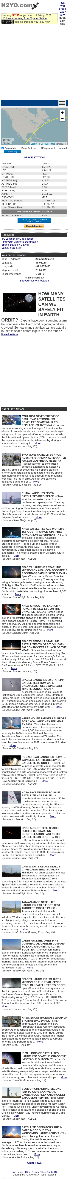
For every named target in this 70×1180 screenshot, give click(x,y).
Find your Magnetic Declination (19, 241)
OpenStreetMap (48, 143)
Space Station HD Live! (15, 244)
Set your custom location (34, 280)
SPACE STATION (34, 157)
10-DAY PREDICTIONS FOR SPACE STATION (34, 220)
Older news (34, 1162)
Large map (12, 152)
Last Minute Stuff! (11, 247)
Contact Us (52, 1172)
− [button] (62, 118)
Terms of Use (23, 1172)
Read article (9, 334)
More (38, 443)
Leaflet (34, 143)
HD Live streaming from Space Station (24, 18)
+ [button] (62, 112)
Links (13, 1172)
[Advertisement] (35, 63)
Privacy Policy (39, 1172)
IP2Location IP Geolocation (17, 238)
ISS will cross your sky (62, 8)
